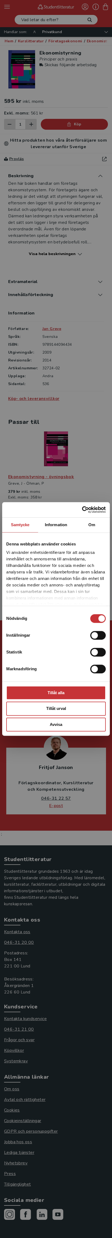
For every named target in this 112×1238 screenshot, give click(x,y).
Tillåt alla (56, 692)
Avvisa (56, 724)
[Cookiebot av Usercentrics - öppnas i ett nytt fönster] (82, 509)
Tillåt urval (56, 708)
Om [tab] (91, 524)
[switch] (98, 635)
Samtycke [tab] (20, 524)
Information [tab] (56, 524)
